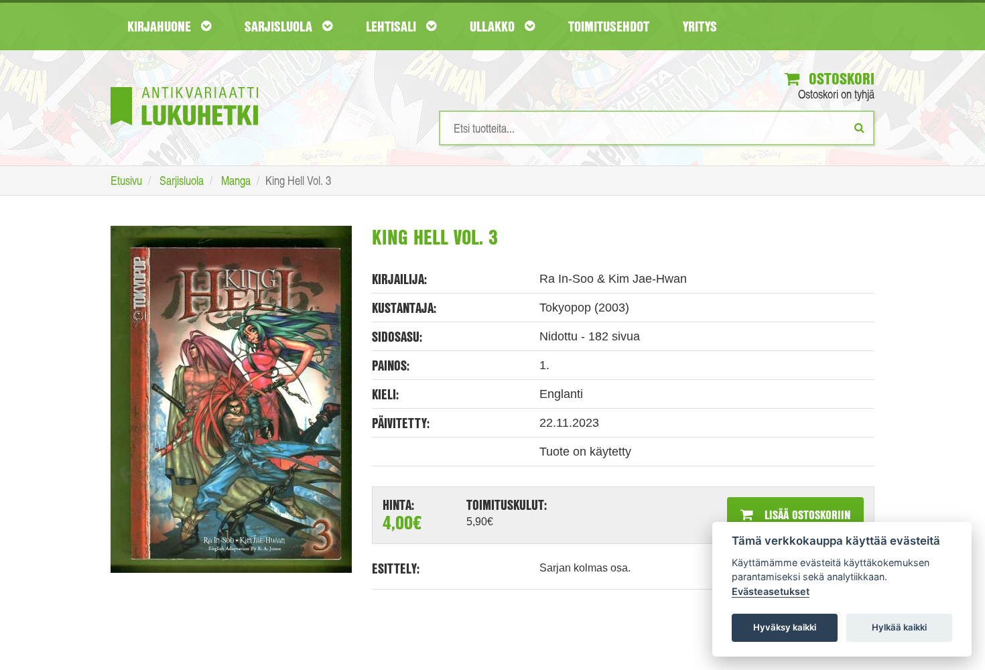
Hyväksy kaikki (784, 627)
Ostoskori (839, 78)
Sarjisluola (280, 26)
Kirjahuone (160, 26)
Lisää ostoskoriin (805, 514)
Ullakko (494, 26)
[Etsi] (859, 127)
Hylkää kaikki (899, 627)
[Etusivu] (184, 86)
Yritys (700, 26)
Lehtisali (392, 26)
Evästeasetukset (770, 591)
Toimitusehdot (608, 26)
